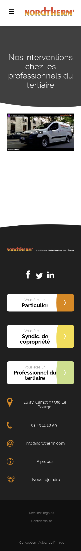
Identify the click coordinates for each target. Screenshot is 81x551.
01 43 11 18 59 (44, 425)
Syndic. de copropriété (35, 337)
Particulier (35, 303)
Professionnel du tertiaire (35, 373)
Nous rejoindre (46, 479)
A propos (45, 461)
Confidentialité (41, 521)
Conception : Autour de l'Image (41, 542)
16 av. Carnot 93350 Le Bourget (45, 404)
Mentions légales (41, 513)
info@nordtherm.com (45, 443)
